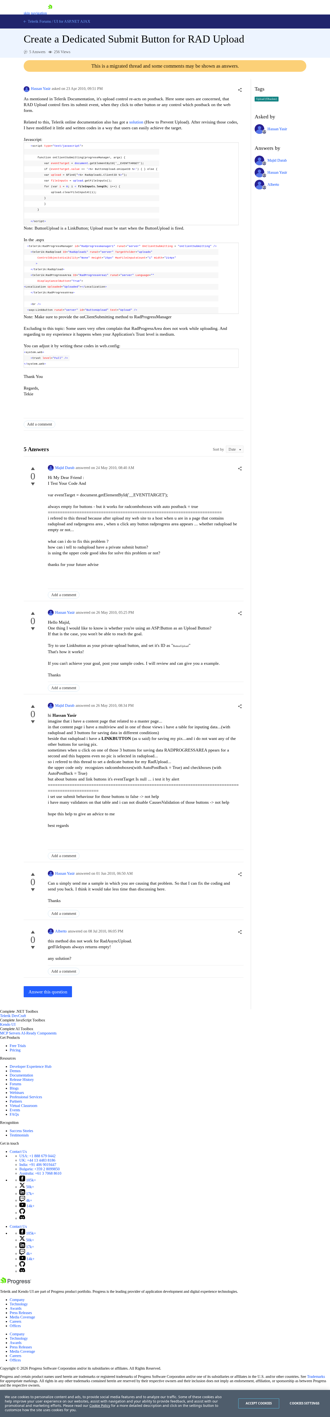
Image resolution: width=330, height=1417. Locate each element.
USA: (37, 1156)
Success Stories (21, 1131)
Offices (15, 1326)
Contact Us (18, 1152)
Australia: (40, 1173)
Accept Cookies (259, 1403)
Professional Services (26, 1097)
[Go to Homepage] (50, 13)
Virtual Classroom (23, 1106)
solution (136, 122)
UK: (37, 1160)
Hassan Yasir (40, 89)
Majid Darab (64, 468)
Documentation (21, 1075)
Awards (16, 1308)
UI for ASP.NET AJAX (72, 21)
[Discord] (22, 1218)
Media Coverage (22, 1317)
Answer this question (48, 991)
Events (15, 1110)
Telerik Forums (39, 21)
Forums (15, 1084)
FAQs (14, 1114)
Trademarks (316, 1376)
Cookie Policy (99, 1405)
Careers (15, 1321)
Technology (19, 1304)
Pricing (15, 1050)
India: (37, 1165)
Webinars (17, 1093)
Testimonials (19, 1135)
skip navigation (35, 13)
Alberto (61, 931)
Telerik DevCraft (13, 1016)
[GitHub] (22, 1213)
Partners (16, 1101)
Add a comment (39, 424)
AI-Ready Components (39, 1033)
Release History (22, 1079)
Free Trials (18, 1046)
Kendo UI (7, 1024)
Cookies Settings (304, 1403)
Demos (15, 1071)
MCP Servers (10, 1033)
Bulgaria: (39, 1169)
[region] (165, 1403)
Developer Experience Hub (30, 1066)
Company (17, 1300)
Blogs (14, 1088)
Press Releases (21, 1313)
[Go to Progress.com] (15, 1283)
